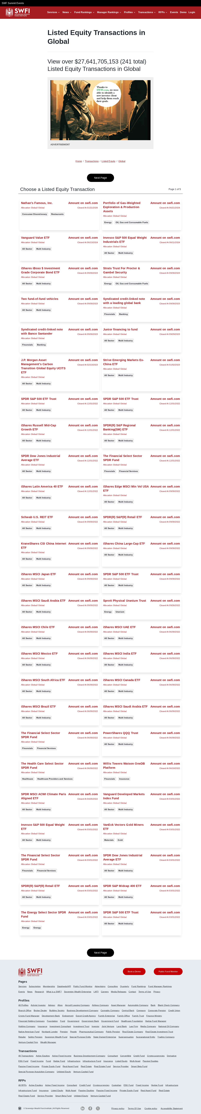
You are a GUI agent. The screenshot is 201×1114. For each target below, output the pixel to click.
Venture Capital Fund (83, 1071)
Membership (49, 986)
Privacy (156, 991)
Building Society (56, 1010)
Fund (62, 1021)
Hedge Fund (59, 1061)
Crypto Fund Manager (28, 1016)
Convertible (125, 1056)
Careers (105, 991)
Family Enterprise (106, 1016)
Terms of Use (144, 991)
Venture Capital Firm (28, 1042)
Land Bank (122, 1026)
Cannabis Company (110, 1010)
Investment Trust (81, 1026)
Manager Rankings (108, 12)
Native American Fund (28, 1031)
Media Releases (118, 991)
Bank (153, 1005)
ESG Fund (23, 1061)
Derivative (171, 1056)
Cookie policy (150, 1108)
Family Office (123, 1016)
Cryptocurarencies (156, 1056)
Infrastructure (73, 1061)
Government (73, 1021)
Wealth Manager (48, 1042)
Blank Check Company (169, 1005)
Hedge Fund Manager (155, 1021)
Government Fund (110, 1021)
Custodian (116, 1085)
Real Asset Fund (70, 1066)
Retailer (22, 1037)
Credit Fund (139, 1056)
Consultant (113, 1056)
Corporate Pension (157, 1010)
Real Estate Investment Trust (159, 1031)
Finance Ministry (154, 1016)
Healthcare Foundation (132, 1021)
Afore (60, 1005)
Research (39, 991)
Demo (183, 12)
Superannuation (126, 1037)
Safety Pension (35, 1037)
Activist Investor (38, 1005)
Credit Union (174, 1010)
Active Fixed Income (61, 1056)
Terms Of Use (134, 1108)
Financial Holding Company (31, 1021)
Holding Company (26, 1026)
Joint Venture (108, 1026)
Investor (95, 1026)
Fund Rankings (83, 12)
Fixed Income (37, 1061)
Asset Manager (118, 1005)
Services (52, 12)
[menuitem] (23, 987)
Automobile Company (138, 1005)
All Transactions (26, 1056)
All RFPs (22, 1085)
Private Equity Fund (51, 1066)
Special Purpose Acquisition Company (36, 1071)
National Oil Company (168, 1026)
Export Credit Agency (86, 1016)
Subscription (35, 986)
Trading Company (165, 1037)
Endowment (67, 1016)
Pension (64, 1031)
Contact (132, 991)
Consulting (113, 986)
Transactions (145, 12)
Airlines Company (100, 1005)
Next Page (100, 177)
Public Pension (113, 1031)
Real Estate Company (132, 1031)
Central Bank (128, 1010)
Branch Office (24, 1010)
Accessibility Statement (172, 1108)
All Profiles (23, 1005)
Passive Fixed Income (28, 1066)
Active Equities (43, 1056)
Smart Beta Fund (139, 1066)
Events (174, 12)
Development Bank (51, 1016)
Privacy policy (117, 1108)
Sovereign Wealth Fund (56, 1037)
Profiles (128, 12)
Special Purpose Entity (80, 1037)
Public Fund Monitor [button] (168, 971)
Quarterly (124, 986)
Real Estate (86, 1066)
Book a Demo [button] (134, 971)
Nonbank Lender (50, 1031)
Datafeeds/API (64, 986)
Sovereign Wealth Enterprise (77, 991)
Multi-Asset (135, 1061)
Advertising (100, 986)
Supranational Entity (145, 1037)
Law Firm (133, 1026)
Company (141, 1010)
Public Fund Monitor (82, 986)
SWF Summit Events (13, 3)
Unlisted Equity (64, 1071)
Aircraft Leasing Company (77, 1005)
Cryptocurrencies (101, 1085)
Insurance (42, 1026)
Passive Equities (150, 1061)
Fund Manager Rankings (160, 986)
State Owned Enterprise (104, 1037)
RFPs (161, 12)
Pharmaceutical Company (91, 1031)
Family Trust (138, 1016)
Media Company (148, 1026)
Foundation (52, 1021)
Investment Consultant (60, 1026)
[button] (54, 12)
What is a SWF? (54, 991)
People (73, 1031)
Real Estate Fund (102, 1066)
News (66, 12)
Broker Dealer (40, 1010)
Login (191, 12)
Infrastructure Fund (92, 1061)
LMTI (96, 991)
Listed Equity (121, 1061)
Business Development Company (82, 1010)
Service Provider (121, 1066)
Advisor (51, 1005)
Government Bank (90, 1021)
